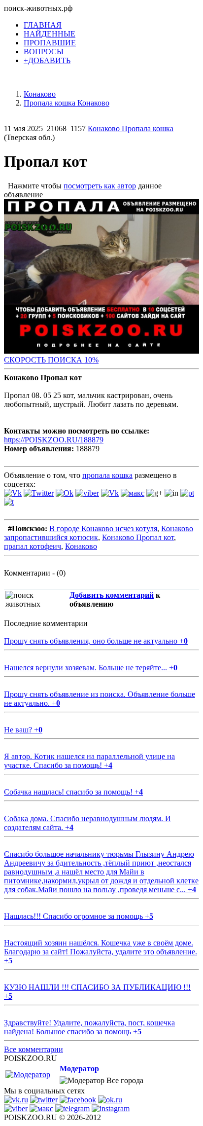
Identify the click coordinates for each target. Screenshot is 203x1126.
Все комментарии (33, 1049)
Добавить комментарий (111, 595)
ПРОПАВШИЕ (50, 42)
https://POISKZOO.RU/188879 (53, 440)
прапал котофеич (32, 546)
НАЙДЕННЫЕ (49, 34)
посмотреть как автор (100, 186)
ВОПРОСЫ (44, 51)
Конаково (81, 546)
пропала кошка (107, 475)
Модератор (79, 1068)
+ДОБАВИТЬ (47, 60)
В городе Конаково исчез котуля (103, 528)
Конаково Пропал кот (138, 537)
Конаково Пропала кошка (130, 128)
